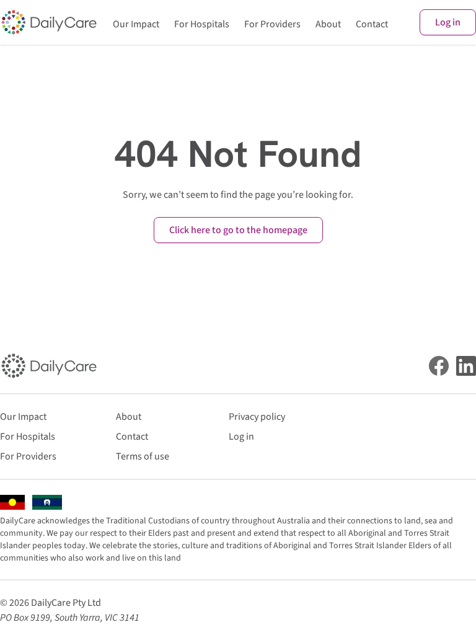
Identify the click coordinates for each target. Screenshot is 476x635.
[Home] (49, 22)
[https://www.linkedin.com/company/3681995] (466, 366)
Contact (372, 24)
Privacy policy (257, 417)
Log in (448, 22)
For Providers (272, 24)
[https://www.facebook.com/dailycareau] (439, 366)
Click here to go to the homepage (238, 230)
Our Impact (136, 24)
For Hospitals (201, 24)
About (328, 24)
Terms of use (142, 456)
